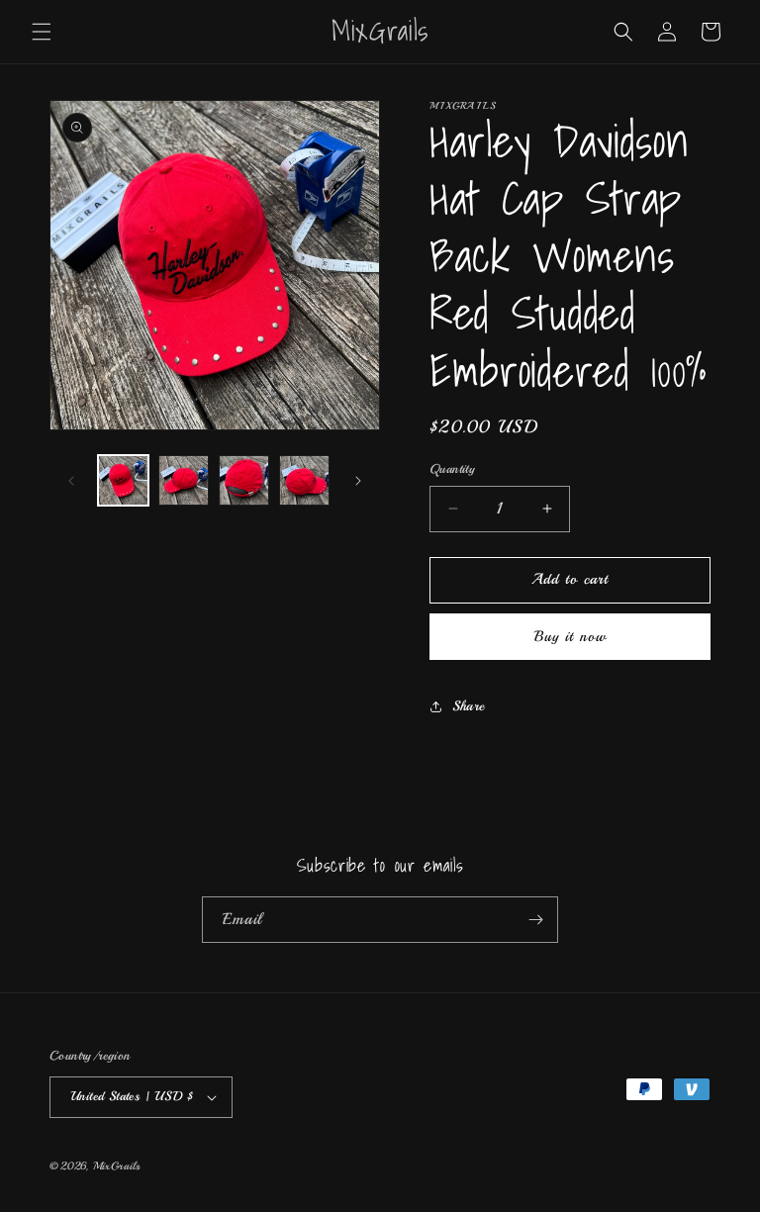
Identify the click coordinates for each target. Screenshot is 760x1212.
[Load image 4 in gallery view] (304, 480)
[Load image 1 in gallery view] (123, 480)
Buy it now (570, 636)
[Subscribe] (535, 919)
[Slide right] (358, 481)
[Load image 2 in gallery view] (183, 480)
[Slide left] (71, 481)
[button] (41, 31)
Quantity (452, 469)
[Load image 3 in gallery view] (244, 480)
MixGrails (117, 1166)
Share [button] (468, 706)
